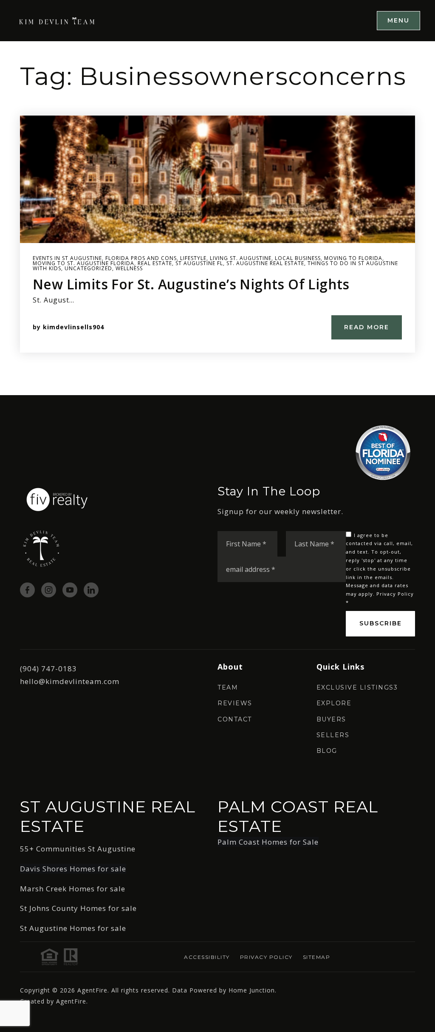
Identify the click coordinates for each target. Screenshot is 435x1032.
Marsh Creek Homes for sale (72, 888)
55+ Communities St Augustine (78, 849)
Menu (398, 20)
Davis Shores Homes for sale (73, 869)
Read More (366, 327)
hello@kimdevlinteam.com (69, 681)
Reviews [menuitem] (235, 703)
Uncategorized (88, 268)
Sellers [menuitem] (333, 735)
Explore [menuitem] (334, 703)
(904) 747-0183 (48, 668)
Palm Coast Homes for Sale (268, 842)
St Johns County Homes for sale (78, 908)
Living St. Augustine (240, 258)
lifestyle (193, 258)
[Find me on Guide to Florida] (383, 452)
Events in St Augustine (67, 258)
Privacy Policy (395, 594)
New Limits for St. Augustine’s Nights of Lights (191, 284)
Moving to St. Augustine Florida (83, 263)
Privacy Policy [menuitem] (266, 957)
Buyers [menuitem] (331, 719)
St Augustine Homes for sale (73, 928)
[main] (217, 218)
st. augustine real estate (265, 263)
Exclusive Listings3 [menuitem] (357, 687)
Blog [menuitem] (326, 751)
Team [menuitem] (228, 687)
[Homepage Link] (57, 20)
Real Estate (155, 263)
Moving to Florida (353, 258)
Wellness (129, 268)
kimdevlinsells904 (73, 327)
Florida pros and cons (141, 258)
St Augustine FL (199, 263)
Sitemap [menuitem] (316, 957)
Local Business (298, 258)
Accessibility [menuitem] (207, 957)
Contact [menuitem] (235, 719)
